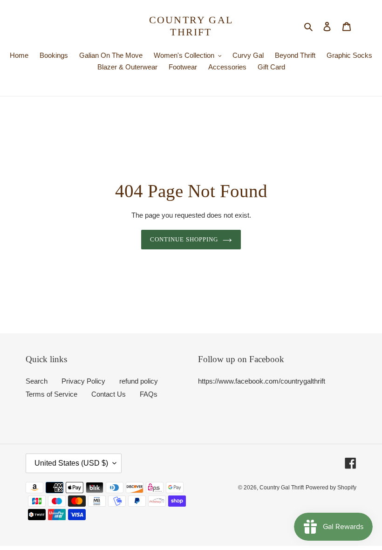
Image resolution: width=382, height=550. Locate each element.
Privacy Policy (83, 381)
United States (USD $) (71, 463)
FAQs (148, 394)
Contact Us (108, 394)
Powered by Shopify (331, 487)
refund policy (138, 381)
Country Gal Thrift (191, 26)
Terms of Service (51, 394)
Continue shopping (184, 239)
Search (37, 381)
